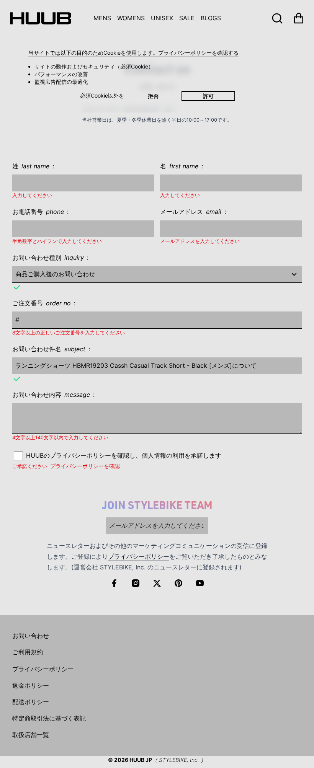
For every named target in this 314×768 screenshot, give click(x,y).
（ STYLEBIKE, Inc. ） (179, 760)
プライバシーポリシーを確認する (198, 52)
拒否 (153, 96)
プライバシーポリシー (138, 556)
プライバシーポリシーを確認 (85, 466)
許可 (208, 96)
